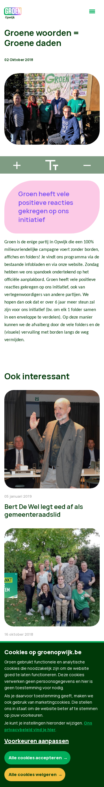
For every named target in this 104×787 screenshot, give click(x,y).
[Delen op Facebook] (9, 121)
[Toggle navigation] (92, 14)
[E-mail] (9, 154)
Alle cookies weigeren (33, 774)
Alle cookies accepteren (35, 758)
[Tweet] (9, 137)
